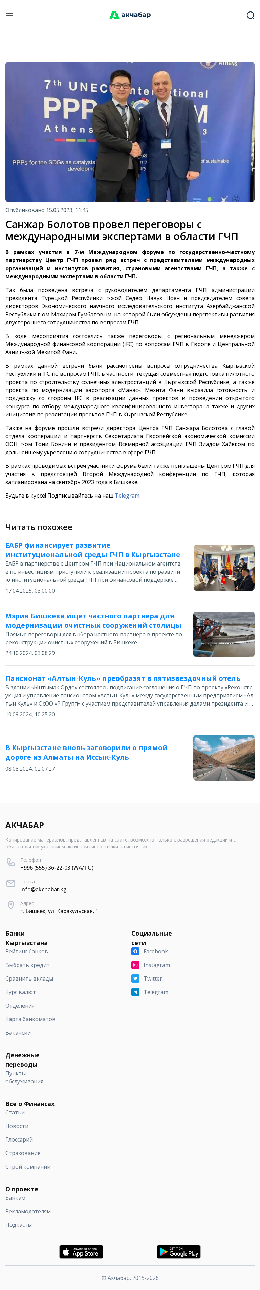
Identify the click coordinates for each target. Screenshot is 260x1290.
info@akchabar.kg (43, 889)
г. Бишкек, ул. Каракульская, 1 (59, 911)
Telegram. (127, 495)
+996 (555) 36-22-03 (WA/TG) (56, 867)
